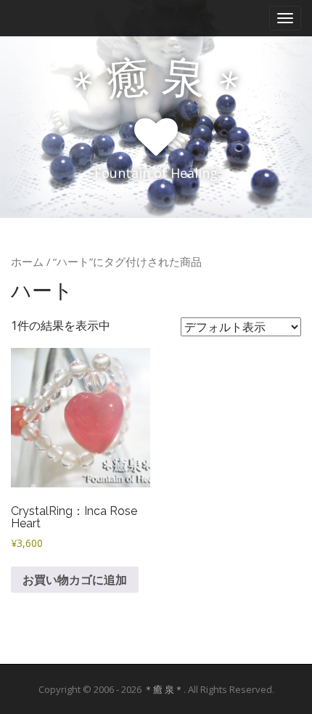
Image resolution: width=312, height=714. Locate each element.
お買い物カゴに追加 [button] (74, 580)
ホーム (27, 261)
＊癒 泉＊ (164, 689)
